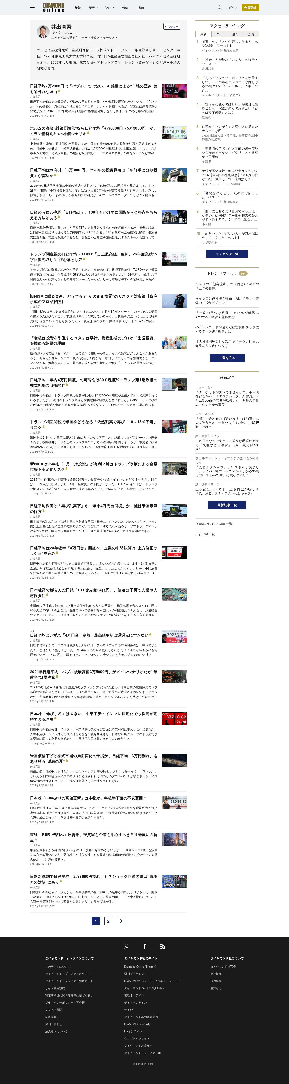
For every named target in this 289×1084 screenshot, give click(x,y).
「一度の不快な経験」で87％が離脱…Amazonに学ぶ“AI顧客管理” (227, 314)
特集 (125, 8)
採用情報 (216, 981)
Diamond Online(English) (140, 966)
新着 (78, 8)
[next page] (121, 921)
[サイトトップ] (53, 7)
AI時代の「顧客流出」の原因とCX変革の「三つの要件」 (227, 286)
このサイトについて (58, 966)
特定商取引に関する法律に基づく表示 (69, 995)
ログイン (231, 7)
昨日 (219, 34)
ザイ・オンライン (135, 1002)
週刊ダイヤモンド (135, 974)
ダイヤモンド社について (227, 958)
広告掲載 (50, 1017)
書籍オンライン (134, 995)
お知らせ (216, 988)
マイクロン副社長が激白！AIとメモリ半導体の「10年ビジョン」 (227, 300)
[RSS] (163, 947)
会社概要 (216, 974)
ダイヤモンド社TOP (223, 966)
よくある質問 (53, 1010)
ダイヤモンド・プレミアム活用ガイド (69, 981)
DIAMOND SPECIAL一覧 (213, 523)
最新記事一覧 (227, 505)
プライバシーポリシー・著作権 (65, 1002)
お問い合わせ (53, 1024)
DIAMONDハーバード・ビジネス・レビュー (152, 981)
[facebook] (144, 947)
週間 (235, 34)
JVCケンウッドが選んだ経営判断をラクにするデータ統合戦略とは (227, 329)
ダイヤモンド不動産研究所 (141, 1017)
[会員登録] (250, 7)
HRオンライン (133, 1031)
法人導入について (56, 1031)
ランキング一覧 (227, 253)
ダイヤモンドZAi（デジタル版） (144, 988)
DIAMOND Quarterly (137, 1024)
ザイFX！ (130, 1010)
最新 (203, 34)
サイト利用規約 (55, 988)
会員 (251, 34)
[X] (126, 947)
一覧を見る (227, 357)
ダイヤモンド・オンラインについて (69, 958)
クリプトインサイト (137, 1038)
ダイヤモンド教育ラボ (138, 1046)
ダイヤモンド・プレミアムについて (67, 974)
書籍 (141, 8)
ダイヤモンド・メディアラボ (142, 1053)
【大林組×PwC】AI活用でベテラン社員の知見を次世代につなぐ (227, 343)
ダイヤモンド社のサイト (141, 958)
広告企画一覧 (205, 534)
